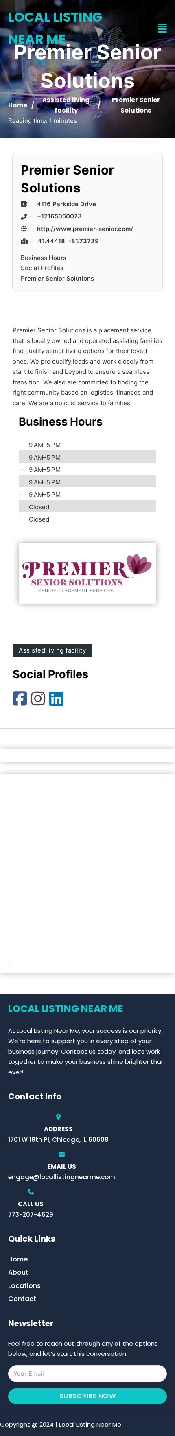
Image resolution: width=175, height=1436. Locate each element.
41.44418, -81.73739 (68, 241)
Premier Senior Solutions (57, 278)
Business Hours (43, 258)
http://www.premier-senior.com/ (85, 229)
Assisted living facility (52, 650)
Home (17, 105)
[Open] (162, 28)
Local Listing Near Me (55, 28)
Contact (22, 1298)
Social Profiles (42, 268)
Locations (24, 1285)
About (18, 1272)
